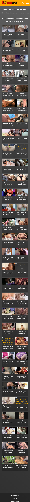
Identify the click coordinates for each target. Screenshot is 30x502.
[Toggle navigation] (27, 3)
